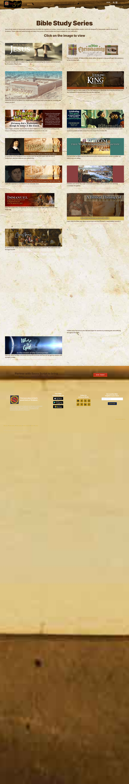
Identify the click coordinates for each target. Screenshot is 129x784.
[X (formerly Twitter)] (85, 400)
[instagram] (88, 400)
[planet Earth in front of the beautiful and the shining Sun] (33, 337)
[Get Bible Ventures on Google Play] (58, 402)
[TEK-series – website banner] (95, 166)
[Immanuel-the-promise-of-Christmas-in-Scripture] (29, 194)
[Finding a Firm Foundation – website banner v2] (33, 139)
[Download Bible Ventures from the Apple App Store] (58, 397)
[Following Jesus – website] (33, 43)
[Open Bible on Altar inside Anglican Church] (33, 110)
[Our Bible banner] (92, 43)
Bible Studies (12, 425)
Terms (124, 419)
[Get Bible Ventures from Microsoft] (58, 406)
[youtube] (78, 400)
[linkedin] (85, 404)
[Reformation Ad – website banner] (33, 166)
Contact (36, 425)
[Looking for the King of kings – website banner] (95, 72)
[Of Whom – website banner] (95, 139)
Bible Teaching (26, 425)
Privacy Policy (118, 419)
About (32, 425)
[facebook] (81, 400)
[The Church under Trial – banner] (95, 229)
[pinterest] (81, 404)
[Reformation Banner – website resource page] (95, 110)
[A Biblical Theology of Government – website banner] (95, 194)
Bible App (6, 425)
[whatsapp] (88, 404)
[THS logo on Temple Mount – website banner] (33, 72)
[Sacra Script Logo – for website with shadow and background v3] (13, 1)
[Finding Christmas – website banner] (33, 229)
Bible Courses (19, 425)
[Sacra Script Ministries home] (14, 396)
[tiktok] (78, 404)
